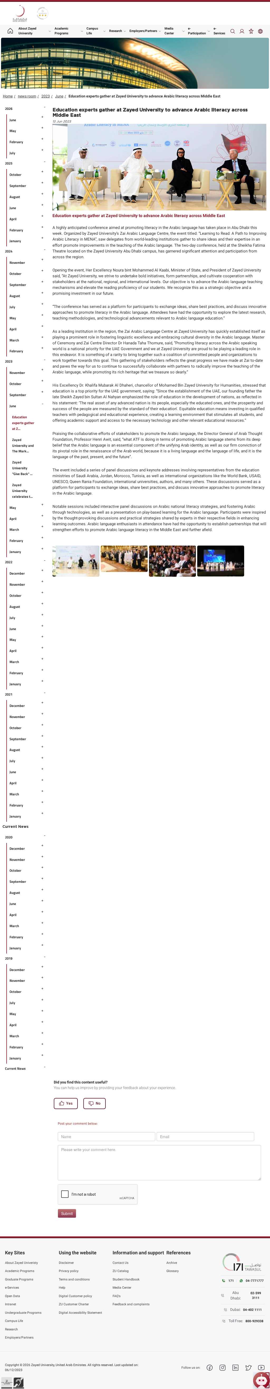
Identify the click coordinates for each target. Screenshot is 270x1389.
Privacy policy (69, 1271)
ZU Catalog (121, 1271)
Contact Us (120, 1263)
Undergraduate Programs (23, 1313)
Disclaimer (66, 1263)
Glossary (172, 1271)
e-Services (219, 31)
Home (8, 96)
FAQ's (116, 1296)
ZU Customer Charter (74, 1304)
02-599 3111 (255, 1295)
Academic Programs (61, 31)
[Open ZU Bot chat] (261, 1380)
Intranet (10, 1304)
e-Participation (197, 31)
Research (115, 31)
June (59, 96)
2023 (45, 96)
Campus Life (92, 31)
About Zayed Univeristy (21, 1263)
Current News (15, 827)
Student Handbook (126, 1279)
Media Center (169, 31)
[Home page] (10, 31)
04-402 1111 (252, 1310)
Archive (171, 1263)
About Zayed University (27, 31)
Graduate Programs (19, 1279)
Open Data (12, 1296)
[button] (6, 1382)
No (98, 1103)
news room (27, 96)
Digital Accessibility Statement (80, 1313)
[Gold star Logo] (42, 13)
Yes (69, 1103)
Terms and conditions (74, 1279)
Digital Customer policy (75, 1296)
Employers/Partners (143, 31)
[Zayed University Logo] (20, 13)
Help (62, 1287)
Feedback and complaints (131, 1304)
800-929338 (254, 1321)
